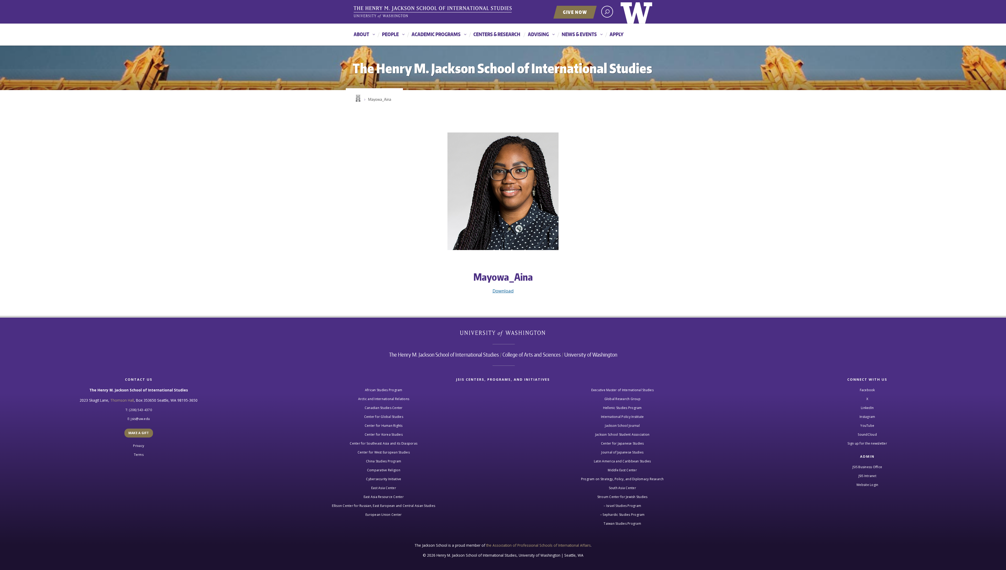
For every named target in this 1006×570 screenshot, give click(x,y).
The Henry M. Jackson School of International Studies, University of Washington (433, 12)
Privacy (138, 446)
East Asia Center (383, 488)
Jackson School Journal (622, 425)
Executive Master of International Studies (622, 390)
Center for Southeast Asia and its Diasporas (383, 443)
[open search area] (607, 12)
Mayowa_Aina (379, 99)
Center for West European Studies (384, 452)
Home (358, 98)
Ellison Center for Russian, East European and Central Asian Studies (383, 505)
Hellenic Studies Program (622, 408)
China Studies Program (383, 461)
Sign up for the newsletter (867, 443)
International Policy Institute (622, 416)
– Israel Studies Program (622, 505)
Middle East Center (622, 470)
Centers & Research (496, 34)
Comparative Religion (383, 470)
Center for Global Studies (383, 416)
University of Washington (636, 12)
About (361, 34)
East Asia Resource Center (384, 497)
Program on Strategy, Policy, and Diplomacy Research (622, 479)
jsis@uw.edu (140, 419)
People (390, 34)
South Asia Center (622, 488)
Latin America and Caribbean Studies (622, 461)
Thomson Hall (122, 400)
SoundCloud (867, 434)
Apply (617, 34)
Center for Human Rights (384, 425)
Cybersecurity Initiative (383, 479)
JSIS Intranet (867, 476)
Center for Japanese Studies (622, 443)
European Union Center (383, 514)
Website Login (867, 485)
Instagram (867, 416)
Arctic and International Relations (383, 399)
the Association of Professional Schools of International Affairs (538, 545)
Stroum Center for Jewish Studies (622, 497)
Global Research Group (622, 399)
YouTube (867, 425)
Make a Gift (138, 433)
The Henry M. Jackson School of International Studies (444, 354)
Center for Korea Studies (384, 434)
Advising (538, 34)
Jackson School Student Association (622, 434)
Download (503, 291)
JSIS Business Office (867, 467)
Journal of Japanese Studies (622, 452)
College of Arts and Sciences (531, 354)
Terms (139, 454)
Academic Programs (436, 34)
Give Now (575, 12)
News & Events (579, 34)
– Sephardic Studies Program (622, 514)
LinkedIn (867, 408)
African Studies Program (383, 390)
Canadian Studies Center (384, 408)
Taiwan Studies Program (622, 523)
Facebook (867, 390)
